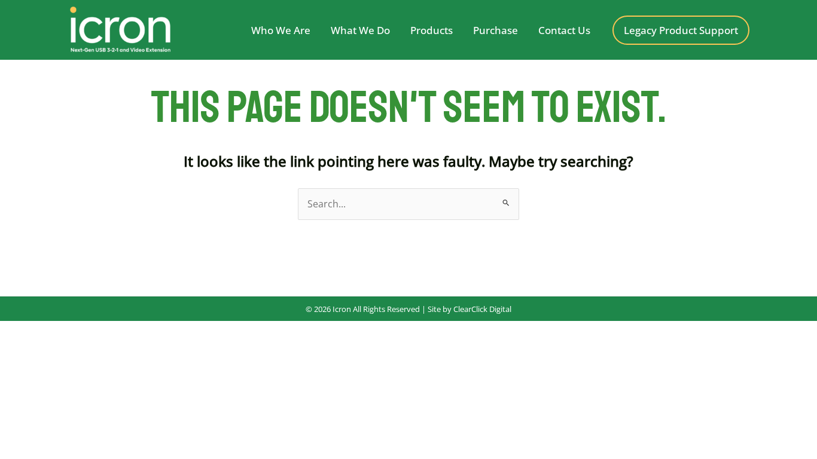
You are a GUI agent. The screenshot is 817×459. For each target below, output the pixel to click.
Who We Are (280, 30)
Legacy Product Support (681, 30)
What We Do (360, 30)
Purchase (495, 30)
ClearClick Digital (481, 309)
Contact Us (564, 30)
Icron (342, 309)
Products (431, 30)
